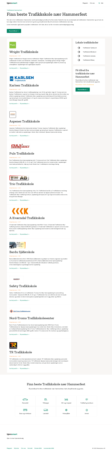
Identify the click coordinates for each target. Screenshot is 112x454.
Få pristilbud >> (14, 31)
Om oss (92, 3)
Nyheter (16, 448)
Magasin (85, 3)
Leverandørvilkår (49, 448)
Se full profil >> (14, 68)
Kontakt (30, 448)
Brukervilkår (38, 448)
